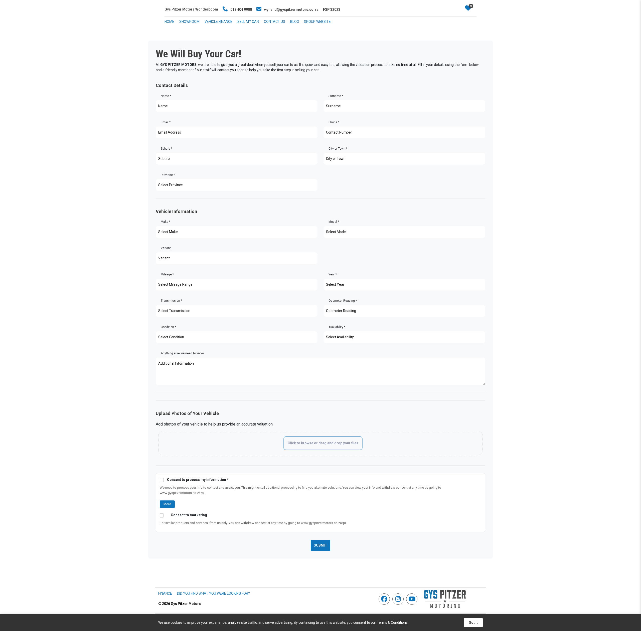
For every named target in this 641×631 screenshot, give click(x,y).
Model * (334, 222)
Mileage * (167, 274)
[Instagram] (399, 599)
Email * (166, 122)
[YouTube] (413, 599)
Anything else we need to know (182, 353)
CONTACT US (274, 22)
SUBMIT (320, 545)
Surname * (336, 96)
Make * (165, 222)
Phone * (334, 122)
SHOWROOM (189, 22)
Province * (168, 175)
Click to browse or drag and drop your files (323, 443)
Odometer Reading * (343, 300)
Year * (333, 274)
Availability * (337, 327)
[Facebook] (385, 599)
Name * (166, 96)
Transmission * (171, 300)
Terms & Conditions (392, 622)
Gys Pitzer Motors (179, 604)
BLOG (294, 22)
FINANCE (165, 593)
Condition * (168, 327)
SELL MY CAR (248, 22)
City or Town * (338, 148)
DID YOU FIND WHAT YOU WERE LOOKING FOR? (213, 593)
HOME (169, 22)
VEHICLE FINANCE (218, 22)
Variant (166, 248)
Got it (473, 622)
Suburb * (166, 148)
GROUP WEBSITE (317, 22)
